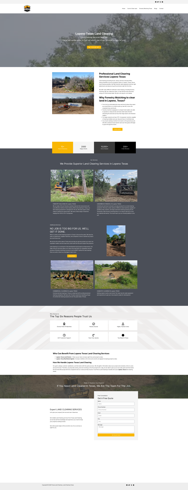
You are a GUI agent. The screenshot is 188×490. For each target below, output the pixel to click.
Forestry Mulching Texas (145, 8)
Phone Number (102, 407)
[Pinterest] (162, 2)
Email (99, 413)
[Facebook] (155, 2)
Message (100, 424)
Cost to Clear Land (132, 8)
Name (99, 401)
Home (123, 8)
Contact (161, 8)
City (99, 419)
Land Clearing (103, 369)
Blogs (155, 8)
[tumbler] (160, 2)
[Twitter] (158, 2)
